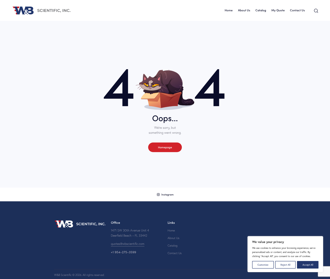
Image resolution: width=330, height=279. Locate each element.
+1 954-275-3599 (123, 252)
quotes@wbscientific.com (127, 244)
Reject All (285, 264)
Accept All (307, 264)
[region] (285, 254)
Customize (262, 264)
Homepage (165, 147)
